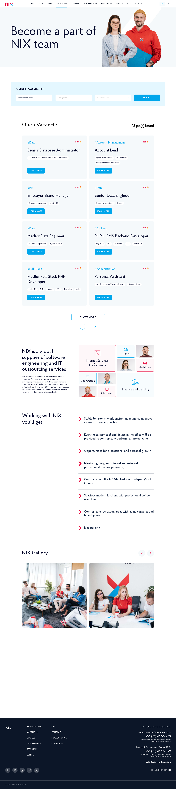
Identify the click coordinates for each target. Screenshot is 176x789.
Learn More (36, 171)
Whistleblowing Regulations (158, 762)
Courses (75, 4)
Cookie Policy (58, 744)
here (169, 741)
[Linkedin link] (15, 770)
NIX (33, 4)
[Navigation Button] (94, 327)
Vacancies (61, 4)
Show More (88, 317)
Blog (129, 4)
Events (119, 4)
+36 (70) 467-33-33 (158, 736)
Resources (106, 4)
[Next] (150, 553)
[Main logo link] (8, 728)
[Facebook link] (7, 770)
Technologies (45, 4)
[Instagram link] (22, 770)
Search (147, 98)
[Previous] (141, 553)
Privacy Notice (59, 738)
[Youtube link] (29, 770)
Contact (140, 4)
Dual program (90, 4)
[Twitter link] (36, 770)
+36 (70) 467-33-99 (158, 751)
